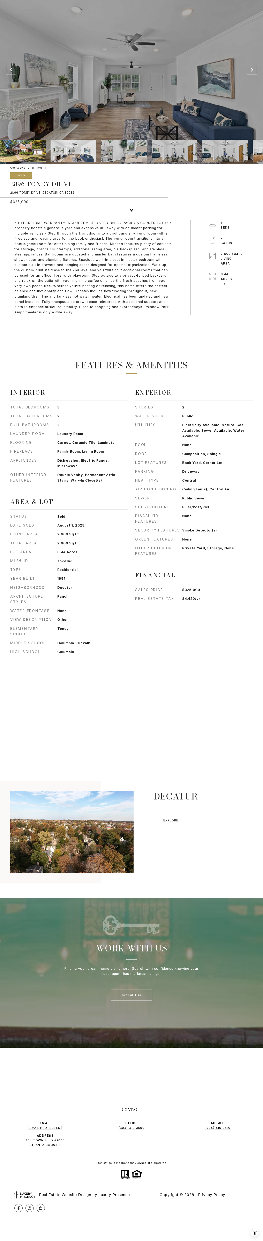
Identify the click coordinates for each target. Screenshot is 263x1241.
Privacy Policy (211, 1195)
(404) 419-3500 (131, 1127)
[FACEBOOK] (18, 1208)
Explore (170, 820)
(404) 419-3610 (218, 1127)
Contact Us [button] (132, 995)
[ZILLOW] (41, 1208)
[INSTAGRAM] (29, 1208)
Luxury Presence (114, 1195)
